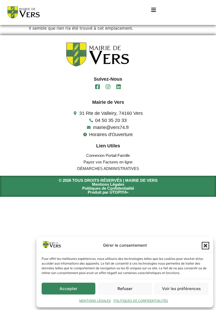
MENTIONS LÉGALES (95, 301)
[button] (205, 245)
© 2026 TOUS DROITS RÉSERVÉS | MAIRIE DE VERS (108, 180)
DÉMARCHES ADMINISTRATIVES (108, 168)
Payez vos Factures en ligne (108, 162)
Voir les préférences (181, 288)
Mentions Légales (108, 184)
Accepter (68, 288)
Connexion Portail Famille (108, 155)
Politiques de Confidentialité (108, 188)
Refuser (124, 288)
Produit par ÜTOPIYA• (108, 192)
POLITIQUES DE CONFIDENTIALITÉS (141, 301)
